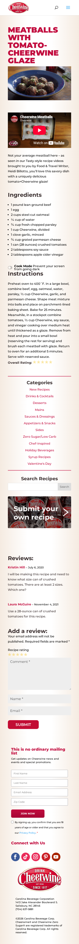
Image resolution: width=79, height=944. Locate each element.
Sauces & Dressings (40, 416)
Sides (39, 430)
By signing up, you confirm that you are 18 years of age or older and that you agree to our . (39, 827)
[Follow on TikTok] (25, 857)
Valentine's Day (39, 463)
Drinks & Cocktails (39, 396)
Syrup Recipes (39, 457)
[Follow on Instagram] (35, 857)
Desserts (39, 403)
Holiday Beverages (39, 450)
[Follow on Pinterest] (46, 857)
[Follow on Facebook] (15, 857)
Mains (39, 410)
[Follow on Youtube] (56, 857)
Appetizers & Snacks (39, 423)
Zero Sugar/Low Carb (39, 436)
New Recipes (40, 389)
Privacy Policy (27, 832)
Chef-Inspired (39, 443)
